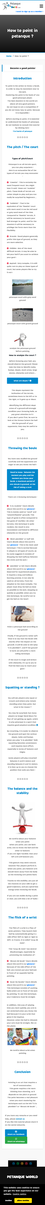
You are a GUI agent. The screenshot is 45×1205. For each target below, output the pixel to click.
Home (9, 56)
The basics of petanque (22, 131)
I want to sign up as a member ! (29, 11)
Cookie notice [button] (19, 1194)
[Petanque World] (11, 6)
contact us (20, 1119)
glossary (30, 509)
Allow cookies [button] (23, 1200)
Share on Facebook (16, 1134)
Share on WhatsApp (16, 1141)
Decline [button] (8, 1200)
